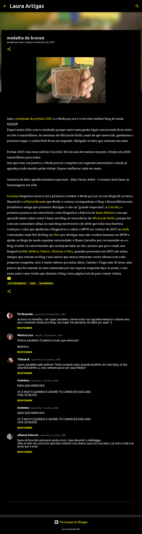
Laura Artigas (27, 6)
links (33, 283)
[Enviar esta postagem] (9, 279)
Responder (24, 328)
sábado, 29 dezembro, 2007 (48, 335)
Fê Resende (25, 314)
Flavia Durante (35, 201)
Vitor (69, 251)
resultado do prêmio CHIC (34, 118)
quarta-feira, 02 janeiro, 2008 (45, 359)
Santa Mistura (105, 212)
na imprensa (46, 283)
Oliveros (57, 251)
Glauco (45, 251)
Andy (125, 229)
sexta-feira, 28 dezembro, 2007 (49, 314)
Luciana (12, 196)
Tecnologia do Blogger (73, 522)
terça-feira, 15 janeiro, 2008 (44, 380)
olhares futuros (27, 435)
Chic (56, 235)
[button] (9, 49)
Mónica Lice (25, 335)
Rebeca (34, 251)
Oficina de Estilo (103, 218)
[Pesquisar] (49, 6)
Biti (25, 251)
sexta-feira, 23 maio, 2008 (52, 435)
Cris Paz (113, 207)
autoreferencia (17, 283)
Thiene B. (23, 359)
